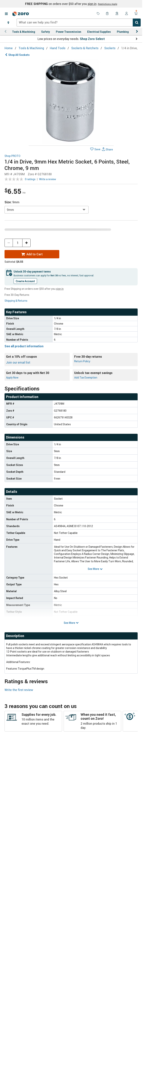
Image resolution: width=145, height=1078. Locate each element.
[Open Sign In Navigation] (126, 14)
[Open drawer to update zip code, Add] (8, 22)
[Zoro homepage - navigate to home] (21, 13)
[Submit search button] (137, 22)
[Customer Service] (117, 14)
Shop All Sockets (19, 55)
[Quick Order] (107, 14)
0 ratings (30, 179)
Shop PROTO (12, 156)
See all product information (24, 346)
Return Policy (82, 361)
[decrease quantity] (9, 243)
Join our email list (18, 362)
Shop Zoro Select (92, 39)
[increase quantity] (26, 243)
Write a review (47, 179)
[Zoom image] (71, 101)
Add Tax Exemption (85, 377)
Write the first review (19, 690)
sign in (92, 3)
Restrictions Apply (107, 3)
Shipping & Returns (16, 300)
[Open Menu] (6, 14)
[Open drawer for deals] (98, 14)
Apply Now (12, 377)
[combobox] (79, 22)
